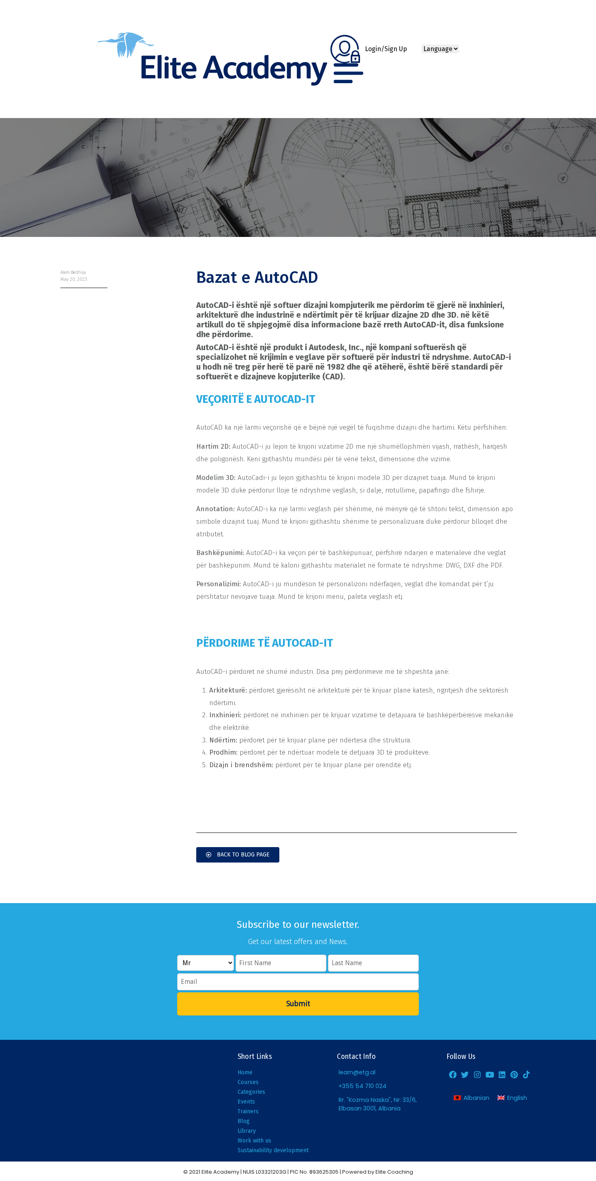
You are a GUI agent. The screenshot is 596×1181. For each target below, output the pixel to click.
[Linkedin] (502, 1074)
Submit (298, 1003)
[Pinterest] (514, 1074)
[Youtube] (489, 1074)
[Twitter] (465, 1074)
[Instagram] (477, 1074)
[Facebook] (452, 1074)
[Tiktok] (527, 1074)
